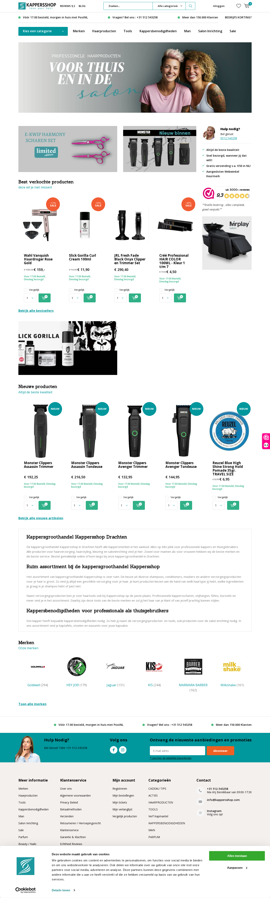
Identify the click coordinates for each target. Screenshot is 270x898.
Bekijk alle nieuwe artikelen (40, 518)
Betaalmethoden (71, 809)
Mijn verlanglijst (122, 809)
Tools (128, 31)
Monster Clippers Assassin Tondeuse (86, 465)
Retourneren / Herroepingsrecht (80, 823)
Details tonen (61, 890)
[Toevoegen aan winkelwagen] (45, 297)
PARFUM (154, 837)
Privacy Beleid (69, 802)
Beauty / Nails (27, 844)
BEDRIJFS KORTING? (238, 17)
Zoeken (190, 6)
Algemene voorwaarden (75, 795)
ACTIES (153, 795)
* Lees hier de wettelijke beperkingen (170, 758)
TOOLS (153, 809)
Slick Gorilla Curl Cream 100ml (82, 257)
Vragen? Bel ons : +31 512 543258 (135, 17)
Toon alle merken (32, 704)
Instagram (123, 750)
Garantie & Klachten (73, 837)
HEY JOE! (76, 685)
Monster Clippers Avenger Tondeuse (181, 465)
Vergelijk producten (124, 816)
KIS (154, 685)
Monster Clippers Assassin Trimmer (38, 465)
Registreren (119, 788)
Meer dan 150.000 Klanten (200, 17)
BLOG (82, 6)
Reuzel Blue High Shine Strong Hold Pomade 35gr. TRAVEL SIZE (227, 468)
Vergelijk (34, 289)
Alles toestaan (237, 855)
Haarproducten (104, 31)
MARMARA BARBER (193, 687)
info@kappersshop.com (223, 799)
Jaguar (116, 685)
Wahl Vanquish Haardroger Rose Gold (38, 259)
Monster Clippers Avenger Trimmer (133, 465)
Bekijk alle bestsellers (36, 310)
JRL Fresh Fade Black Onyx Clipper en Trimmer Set (129, 259)
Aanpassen (235, 867)
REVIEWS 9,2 (67, 6)
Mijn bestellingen (123, 795)
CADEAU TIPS (157, 788)
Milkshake (232, 685)
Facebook (113, 750)
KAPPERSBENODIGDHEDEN (166, 823)
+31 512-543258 (217, 788)
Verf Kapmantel (158, 816)
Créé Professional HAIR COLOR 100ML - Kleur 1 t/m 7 (174, 261)
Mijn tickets (119, 802)
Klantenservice (69, 830)
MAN (151, 830)
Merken (79, 31)
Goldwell (37, 685)
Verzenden (67, 816)
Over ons (66, 788)
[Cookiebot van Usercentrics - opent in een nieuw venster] (25, 890)
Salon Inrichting (210, 31)
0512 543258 (228, 138)
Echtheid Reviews (71, 844)
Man (187, 31)
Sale (233, 31)
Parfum (23, 837)
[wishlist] (238, 6)
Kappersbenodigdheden (158, 31)
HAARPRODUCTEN (160, 802)
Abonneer (220, 751)
